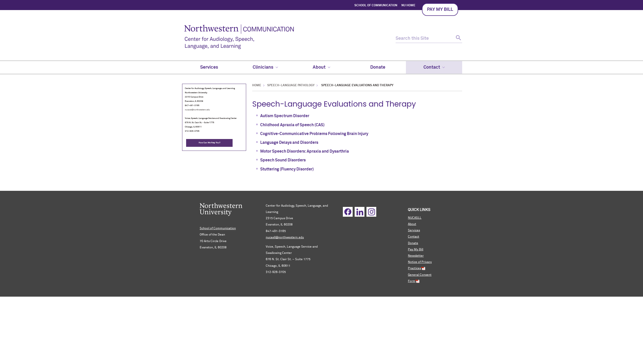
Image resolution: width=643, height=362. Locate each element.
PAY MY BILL (440, 9)
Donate (413, 243)
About (412, 224)
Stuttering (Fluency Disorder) (287, 169)
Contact (413, 236)
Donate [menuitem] (377, 67)
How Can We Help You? (209, 143)
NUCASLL (414, 217)
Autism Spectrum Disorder (284, 116)
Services (414, 230)
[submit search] (457, 38)
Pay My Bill (415, 249)
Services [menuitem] (209, 67)
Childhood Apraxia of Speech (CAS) (292, 125)
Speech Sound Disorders (283, 160)
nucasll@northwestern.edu (197, 110)
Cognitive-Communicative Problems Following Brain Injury (314, 134)
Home (256, 85)
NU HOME (408, 5)
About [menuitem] (319, 67)
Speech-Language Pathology (290, 85)
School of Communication (218, 228)
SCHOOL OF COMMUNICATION (375, 5)
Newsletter (416, 255)
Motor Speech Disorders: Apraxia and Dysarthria (304, 151)
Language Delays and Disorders (289, 143)
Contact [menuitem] (431, 67)
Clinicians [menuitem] (263, 67)
